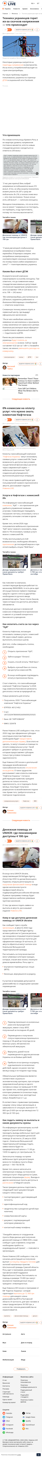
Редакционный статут (26, 1391)
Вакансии (6, 1383)
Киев (4, 1351)
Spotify (28, 1421)
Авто (23, 1334)
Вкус (4, 1343)
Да (38, 1455)
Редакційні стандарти (25, 1396)
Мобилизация (8, 1360)
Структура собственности (8, 1393)
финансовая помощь (21, 1316)
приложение (8, 544)
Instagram (9, 1425)
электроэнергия (9, 357)
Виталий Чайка (11, 367)
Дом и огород (26, 1343)
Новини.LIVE (8, 488)
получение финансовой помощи (17, 884)
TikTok (28, 1413)
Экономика (34, 9)
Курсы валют (7, 1399)
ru (32, 3)
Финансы (15, 13)
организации (8, 928)
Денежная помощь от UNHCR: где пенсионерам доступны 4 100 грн (15, 237)
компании (7, 505)
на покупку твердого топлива (23, 1262)
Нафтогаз (26, 801)
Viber (8, 1421)
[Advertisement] (21, 108)
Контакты (6, 1386)
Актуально (7, 1334)
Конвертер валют (9, 1402)
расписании (8, 1182)
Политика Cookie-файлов (27, 1401)
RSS (27, 1429)
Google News (30, 1417)
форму (27, 1177)
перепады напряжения (13, 65)
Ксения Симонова (11, 811)
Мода (23, 1360)
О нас (5, 1380)
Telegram (9, 1417)
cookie (19, 1455)
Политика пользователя (26, 1381)
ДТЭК (5, 80)
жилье (21, 357)
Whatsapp (9, 1432)
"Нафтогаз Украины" (12, 456)
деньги (35, 1316)
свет (37, 357)
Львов (23, 1351)
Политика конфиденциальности (29, 1386)
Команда (6, 1397)
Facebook (9, 1429)
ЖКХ (35, 801)
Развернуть (21, 1369)
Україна (8, 9)
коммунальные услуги (11, 801)
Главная (5, 13)
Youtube (9, 1413)
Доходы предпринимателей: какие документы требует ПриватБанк (14, 572)
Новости (16, 9)
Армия (24, 9)
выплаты (7, 1316)
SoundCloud (30, 1425)
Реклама (6, 1389)
